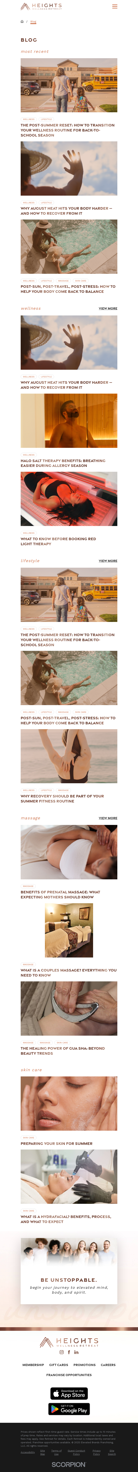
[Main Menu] (114, 6)
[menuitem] (28, 1452)
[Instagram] (62, 1353)
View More (108, 308)
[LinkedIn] (76, 1353)
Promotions (84, 1365)
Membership (33, 1365)
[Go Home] (22, 21)
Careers (108, 1365)
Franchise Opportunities (69, 1375)
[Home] (41, 6)
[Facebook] (69, 1353)
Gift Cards (58, 1365)
